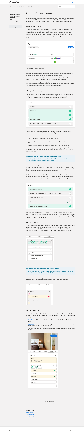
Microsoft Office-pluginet (30, 420)
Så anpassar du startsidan (15, 14)
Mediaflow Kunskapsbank (13, 6)
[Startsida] (14, 2)
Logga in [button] (73, 2)
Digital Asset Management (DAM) (24, 6)
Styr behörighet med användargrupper (14, 26)
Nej (53, 403)
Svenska (67, 2)
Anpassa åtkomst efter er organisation (15, 17)
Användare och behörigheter (36, 6)
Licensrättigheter (31, 319)
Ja (47, 403)
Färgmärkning (31, 324)
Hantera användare (13, 23)
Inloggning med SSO (14, 21)
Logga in (11, 19)
